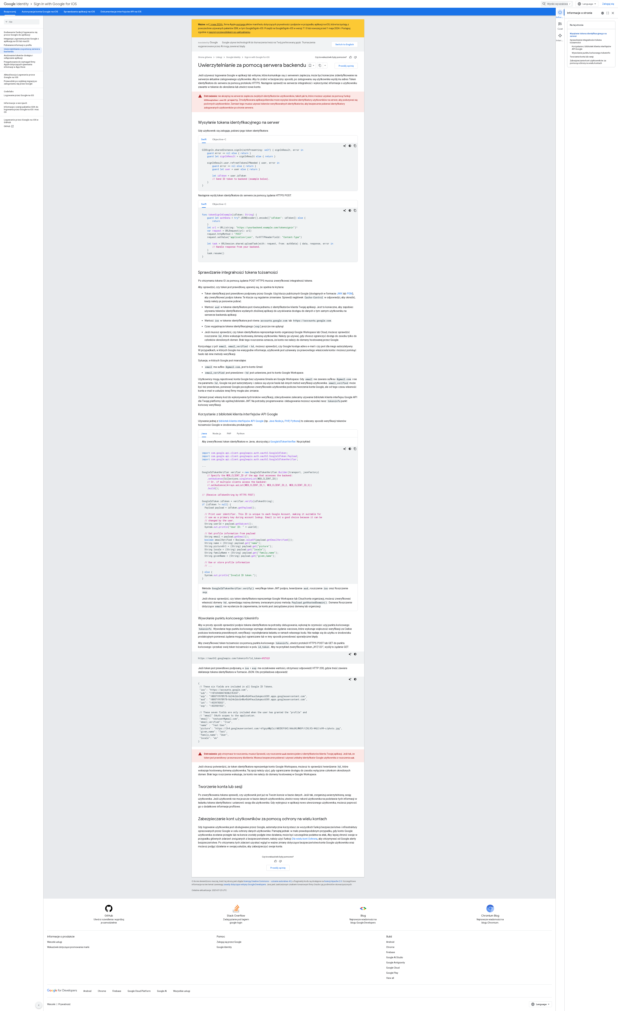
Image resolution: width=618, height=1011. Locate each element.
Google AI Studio (394, 957)
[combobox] (557, 4)
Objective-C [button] (219, 139)
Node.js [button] (217, 433)
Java (271, 421)
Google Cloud (393, 967)
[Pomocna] (350, 57)
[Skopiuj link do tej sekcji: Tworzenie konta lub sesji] (245, 787)
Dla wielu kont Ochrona (304, 838)
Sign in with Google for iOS (55, 4)
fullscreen (608, 13)
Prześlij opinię (346, 65)
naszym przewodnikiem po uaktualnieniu (229, 32)
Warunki (51, 1004)
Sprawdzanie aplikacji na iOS (79, 11)
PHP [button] (229, 433)
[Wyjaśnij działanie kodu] (344, 145)
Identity (22, 4)
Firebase (390, 952)
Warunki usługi (54, 942)
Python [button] (240, 433)
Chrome (390, 947)
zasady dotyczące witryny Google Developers (244, 884)
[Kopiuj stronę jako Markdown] (320, 65)
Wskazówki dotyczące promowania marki (68, 947)
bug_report (602, 13)
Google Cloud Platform (139, 991)
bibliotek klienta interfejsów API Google (241, 421)
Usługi (219, 57)
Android (390, 942)
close (613, 13)
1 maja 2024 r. (216, 24)
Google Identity (233, 57)
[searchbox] (21, 21)
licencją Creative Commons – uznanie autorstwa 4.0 (267, 881)
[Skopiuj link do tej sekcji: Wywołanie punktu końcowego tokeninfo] (262, 618)
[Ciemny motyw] (349, 145)
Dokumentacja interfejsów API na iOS (121, 11)
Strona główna (205, 57)
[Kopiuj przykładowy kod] (355, 145)
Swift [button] (203, 139)
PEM (349, 293)
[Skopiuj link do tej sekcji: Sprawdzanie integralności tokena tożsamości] (281, 273)
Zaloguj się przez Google (229, 942)
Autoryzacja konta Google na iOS (40, 11)
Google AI (162, 991)
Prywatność (64, 1004)
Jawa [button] (204, 433)
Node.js (279, 421)
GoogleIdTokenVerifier (282, 441)
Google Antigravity (395, 962)
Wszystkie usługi (181, 991)
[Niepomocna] (355, 57)
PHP (287, 421)
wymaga (240, 24)
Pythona (295, 421)
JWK (339, 293)
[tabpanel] (278, 167)
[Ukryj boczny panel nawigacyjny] (39, 1005)
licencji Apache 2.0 (333, 881)
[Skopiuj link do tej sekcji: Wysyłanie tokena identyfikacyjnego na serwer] (283, 123)
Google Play (392, 973)
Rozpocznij (10, 11)
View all (390, 978)
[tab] (203, 139)
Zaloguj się (608, 4)
